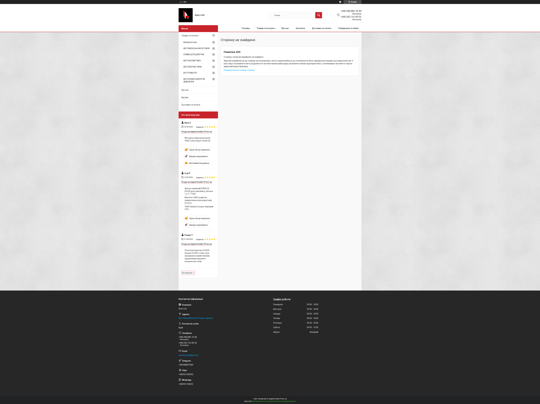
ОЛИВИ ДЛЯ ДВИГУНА (193, 54)
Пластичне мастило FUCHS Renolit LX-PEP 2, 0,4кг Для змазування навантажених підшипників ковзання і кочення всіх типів (197, 255)
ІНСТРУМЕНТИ (190, 73)
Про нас (285, 28)
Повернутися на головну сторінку (239, 70)
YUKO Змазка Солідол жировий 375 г (199, 208)
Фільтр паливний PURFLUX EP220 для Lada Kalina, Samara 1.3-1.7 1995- (199, 191)
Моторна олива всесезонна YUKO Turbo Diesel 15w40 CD (197, 139)
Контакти (300, 28)
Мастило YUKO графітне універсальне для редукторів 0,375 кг (198, 200)
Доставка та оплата (321, 28)
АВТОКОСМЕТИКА (192, 60)
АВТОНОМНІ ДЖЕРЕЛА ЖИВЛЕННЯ (194, 80)
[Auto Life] (186, 15)
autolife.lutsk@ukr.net (188, 355)
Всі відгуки (187, 273)
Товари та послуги (265, 28)
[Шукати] (318, 15)
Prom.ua (283, 399)
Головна (246, 28)
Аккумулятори (190, 42)
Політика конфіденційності (285, 401)
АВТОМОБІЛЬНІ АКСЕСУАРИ (196, 48)
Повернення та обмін (348, 28)
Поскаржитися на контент (262, 401)
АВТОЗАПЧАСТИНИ (192, 67)
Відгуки (184, 97)
